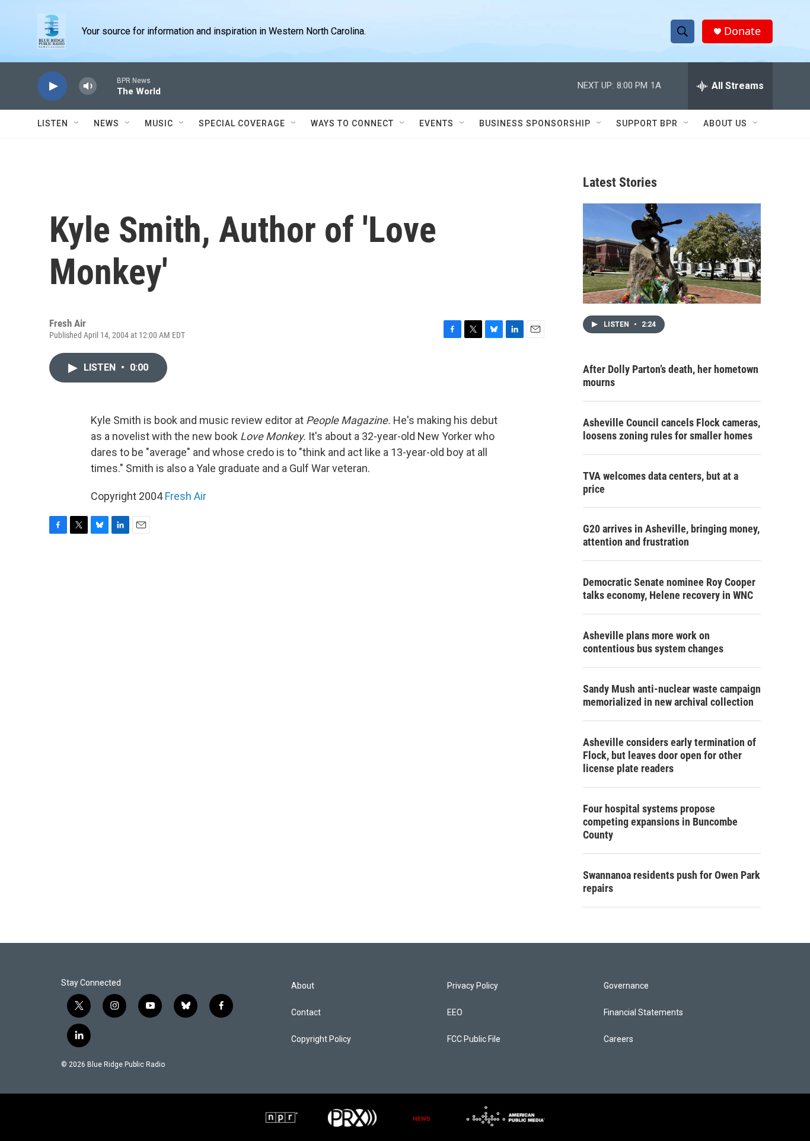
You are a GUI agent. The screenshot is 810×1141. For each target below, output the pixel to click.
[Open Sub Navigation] (77, 123)
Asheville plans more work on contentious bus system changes (653, 642)
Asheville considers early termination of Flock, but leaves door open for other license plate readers (669, 755)
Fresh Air (185, 496)
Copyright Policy (321, 1039)
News (106, 123)
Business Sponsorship (535, 123)
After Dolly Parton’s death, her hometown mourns (670, 375)
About (302, 985)
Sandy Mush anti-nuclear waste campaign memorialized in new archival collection (672, 695)
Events (436, 123)
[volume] (88, 86)
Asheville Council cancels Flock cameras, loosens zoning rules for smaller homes (671, 429)
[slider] (107, 85)
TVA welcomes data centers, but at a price (660, 482)
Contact (306, 1012)
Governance (626, 985)
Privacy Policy (472, 985)
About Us (725, 123)
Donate (742, 31)
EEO (455, 1012)
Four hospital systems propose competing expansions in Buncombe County (660, 821)
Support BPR (647, 123)
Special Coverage (242, 123)
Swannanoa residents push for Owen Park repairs (671, 881)
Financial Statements (643, 1012)
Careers (618, 1039)
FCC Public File (473, 1039)
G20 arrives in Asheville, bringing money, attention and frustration (671, 535)
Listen (52, 123)
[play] (52, 86)
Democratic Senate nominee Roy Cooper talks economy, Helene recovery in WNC (669, 588)
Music (159, 123)
